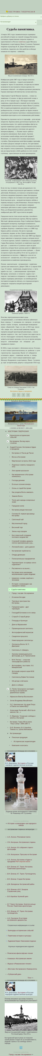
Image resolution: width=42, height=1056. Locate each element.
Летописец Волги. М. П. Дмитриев (20, 645)
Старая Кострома (18, 879)
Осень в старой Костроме (21, 488)
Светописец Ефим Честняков (23, 677)
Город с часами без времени (23, 593)
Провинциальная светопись (22, 628)
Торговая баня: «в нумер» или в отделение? (24, 563)
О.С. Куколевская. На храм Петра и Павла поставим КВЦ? (22, 705)
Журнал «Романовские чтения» (19, 964)
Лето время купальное (20, 471)
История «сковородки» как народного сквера (22, 585)
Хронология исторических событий (20, 436)
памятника (22, 42)
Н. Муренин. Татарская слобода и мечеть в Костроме (22, 717)
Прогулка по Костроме (22, 854)
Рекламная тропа (18, 837)
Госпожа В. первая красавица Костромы (23, 514)
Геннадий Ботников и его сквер (23, 613)
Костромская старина (21, 842)
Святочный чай (17, 519)
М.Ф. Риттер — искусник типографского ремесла (21, 660)
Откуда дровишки (18, 555)
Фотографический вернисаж (22, 632)
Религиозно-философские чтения (20, 953)
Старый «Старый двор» (21, 617)
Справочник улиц (17, 890)
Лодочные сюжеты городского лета (23, 466)
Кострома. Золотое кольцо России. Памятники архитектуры (21, 905)
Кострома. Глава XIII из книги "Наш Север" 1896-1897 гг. (21, 723)
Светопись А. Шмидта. (20, 650)
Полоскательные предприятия (23, 559)
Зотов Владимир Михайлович (21, 700)
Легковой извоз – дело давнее (23, 547)
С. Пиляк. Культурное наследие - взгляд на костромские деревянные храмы (22, 690)
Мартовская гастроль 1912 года (24, 461)
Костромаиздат (15, 733)
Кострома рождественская (22, 510)
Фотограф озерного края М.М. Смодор (23, 672)
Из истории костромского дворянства (17, 919)
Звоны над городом (19, 531)
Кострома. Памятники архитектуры (20, 867)
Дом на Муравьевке (19, 624)
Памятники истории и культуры (19, 936)
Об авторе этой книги (20, 681)
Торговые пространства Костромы (21, 602)
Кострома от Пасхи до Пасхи (23, 453)
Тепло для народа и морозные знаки (23, 501)
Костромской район (20, 884)
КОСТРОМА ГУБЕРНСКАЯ (18, 431)
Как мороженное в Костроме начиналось (22, 475)
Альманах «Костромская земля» (19, 958)
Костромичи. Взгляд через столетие (20, 442)
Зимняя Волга (17, 496)
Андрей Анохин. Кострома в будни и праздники (23, 448)
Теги (29, 978)
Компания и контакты (20, 745)
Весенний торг (17, 527)
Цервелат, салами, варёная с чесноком (23, 579)
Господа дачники (18, 480)
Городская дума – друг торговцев (20, 608)
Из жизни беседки (18, 597)
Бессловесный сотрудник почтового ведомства (21, 536)
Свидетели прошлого (20, 636)
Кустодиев (22, 763)
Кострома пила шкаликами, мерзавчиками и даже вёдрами (23, 573)
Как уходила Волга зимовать (22, 492)
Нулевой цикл (17, 896)
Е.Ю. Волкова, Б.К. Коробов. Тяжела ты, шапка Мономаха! (21, 728)
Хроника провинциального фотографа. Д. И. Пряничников (23, 655)
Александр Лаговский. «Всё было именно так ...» (22, 711)
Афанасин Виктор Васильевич (21, 696)
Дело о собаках (17, 685)
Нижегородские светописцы (22, 640)
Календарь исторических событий (20, 930)
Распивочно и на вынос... (21, 568)
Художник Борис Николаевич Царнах (22, 941)
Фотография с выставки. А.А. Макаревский (23, 666)
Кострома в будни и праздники (21, 391)
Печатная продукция (19, 737)
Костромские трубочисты (21, 551)
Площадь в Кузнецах (20, 620)
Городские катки (18, 506)
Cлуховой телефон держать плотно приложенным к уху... (22, 542)
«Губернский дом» (14, 974)
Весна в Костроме (18, 457)
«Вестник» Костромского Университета (22, 969)
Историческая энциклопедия (24, 741)
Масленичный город (19, 523)
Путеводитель (21, 874)
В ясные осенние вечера (21, 484)
